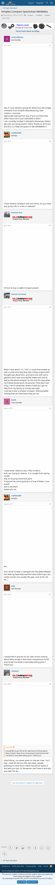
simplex (47, 15)
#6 (50, 504)
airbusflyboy (7, 15)
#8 (50, 684)
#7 (50, 594)
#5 (50, 408)
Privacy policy (31, 866)
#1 (50, 46)
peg (13, 586)
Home (45, 866)
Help (40, 866)
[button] (3, 2)
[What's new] (47, 3)
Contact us (6, 866)
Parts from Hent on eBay (27, 31)
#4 (50, 307)
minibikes (39, 15)
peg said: (9, 747)
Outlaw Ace (16, 212)
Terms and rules (18, 866)
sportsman (6, 18)
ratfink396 (16, 132)
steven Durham (18, 294)
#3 (50, 225)
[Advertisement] (27, 76)
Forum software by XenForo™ (20, 871)
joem (13, 400)
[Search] (51, 3)
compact (30, 15)
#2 (50, 141)
